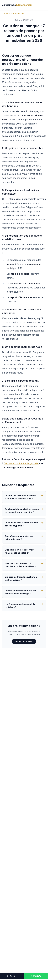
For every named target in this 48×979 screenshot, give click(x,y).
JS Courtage (17, 5)
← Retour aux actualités (13, 13)
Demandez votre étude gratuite (21, 463)
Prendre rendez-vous (24, 641)
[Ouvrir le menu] (43, 5)
